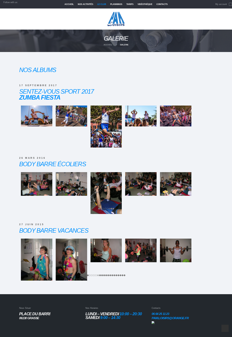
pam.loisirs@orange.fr (170, 318)
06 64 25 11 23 (160, 314)
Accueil (108, 45)
